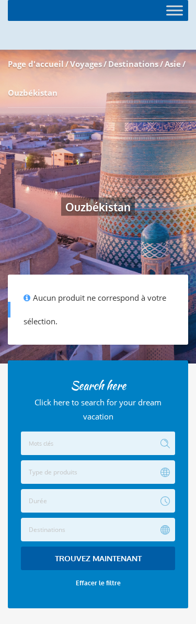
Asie (173, 64)
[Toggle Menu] (174, 10)
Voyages (86, 64)
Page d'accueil (36, 64)
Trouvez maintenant (98, 558)
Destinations (133, 64)
